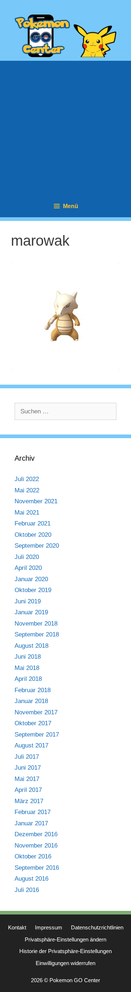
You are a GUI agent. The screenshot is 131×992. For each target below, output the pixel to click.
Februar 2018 (33, 690)
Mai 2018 (27, 667)
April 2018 (28, 678)
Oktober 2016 (33, 856)
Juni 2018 (28, 656)
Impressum (48, 927)
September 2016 (37, 867)
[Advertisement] (65, 126)
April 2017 (28, 789)
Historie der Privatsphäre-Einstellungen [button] (65, 951)
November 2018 (36, 623)
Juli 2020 (27, 556)
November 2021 (36, 501)
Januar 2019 (31, 612)
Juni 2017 (28, 767)
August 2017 (31, 745)
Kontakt (17, 927)
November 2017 (36, 712)
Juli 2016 (27, 889)
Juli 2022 (27, 479)
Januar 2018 (31, 701)
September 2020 (37, 545)
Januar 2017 (31, 823)
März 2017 (29, 801)
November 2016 (36, 845)
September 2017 (37, 734)
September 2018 (37, 634)
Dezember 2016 (36, 834)
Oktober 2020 (33, 534)
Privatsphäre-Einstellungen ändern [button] (65, 939)
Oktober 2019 (33, 590)
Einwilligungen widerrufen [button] (65, 963)
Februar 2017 (33, 812)
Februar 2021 (33, 523)
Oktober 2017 (33, 723)
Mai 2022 (27, 490)
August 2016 (31, 878)
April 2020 (28, 567)
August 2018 (31, 645)
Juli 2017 (27, 756)
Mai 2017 (27, 778)
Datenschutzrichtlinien (97, 927)
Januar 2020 (31, 579)
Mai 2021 (27, 512)
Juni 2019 (28, 601)
